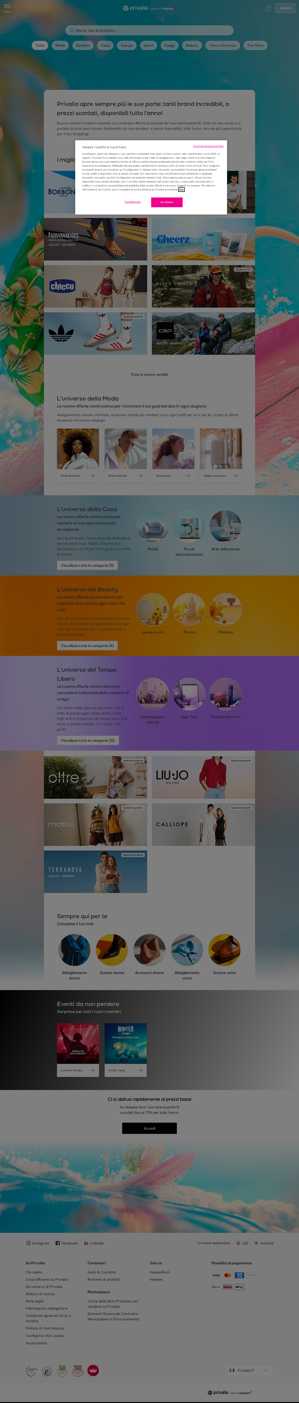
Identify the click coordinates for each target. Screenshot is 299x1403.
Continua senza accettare (208, 146)
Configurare (133, 202)
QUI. (181, 189)
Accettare (166, 202)
